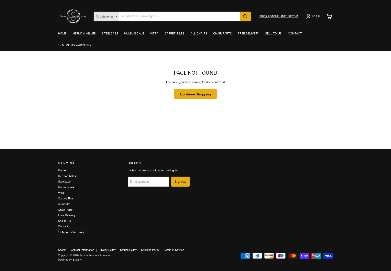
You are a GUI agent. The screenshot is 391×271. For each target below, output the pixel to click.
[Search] (245, 16)
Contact (295, 33)
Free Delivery (248, 33)
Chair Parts (222, 33)
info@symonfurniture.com (278, 16)
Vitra (154, 33)
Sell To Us (273, 33)
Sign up (180, 181)
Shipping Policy (150, 249)
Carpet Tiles (175, 33)
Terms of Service (174, 249)
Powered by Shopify (70, 259)
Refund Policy (128, 249)
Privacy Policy (107, 249)
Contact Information (82, 249)
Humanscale (134, 33)
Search (62, 249)
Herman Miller (84, 33)
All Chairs (198, 33)
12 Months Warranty (75, 45)
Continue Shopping (195, 94)
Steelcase (110, 33)
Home (62, 33)
